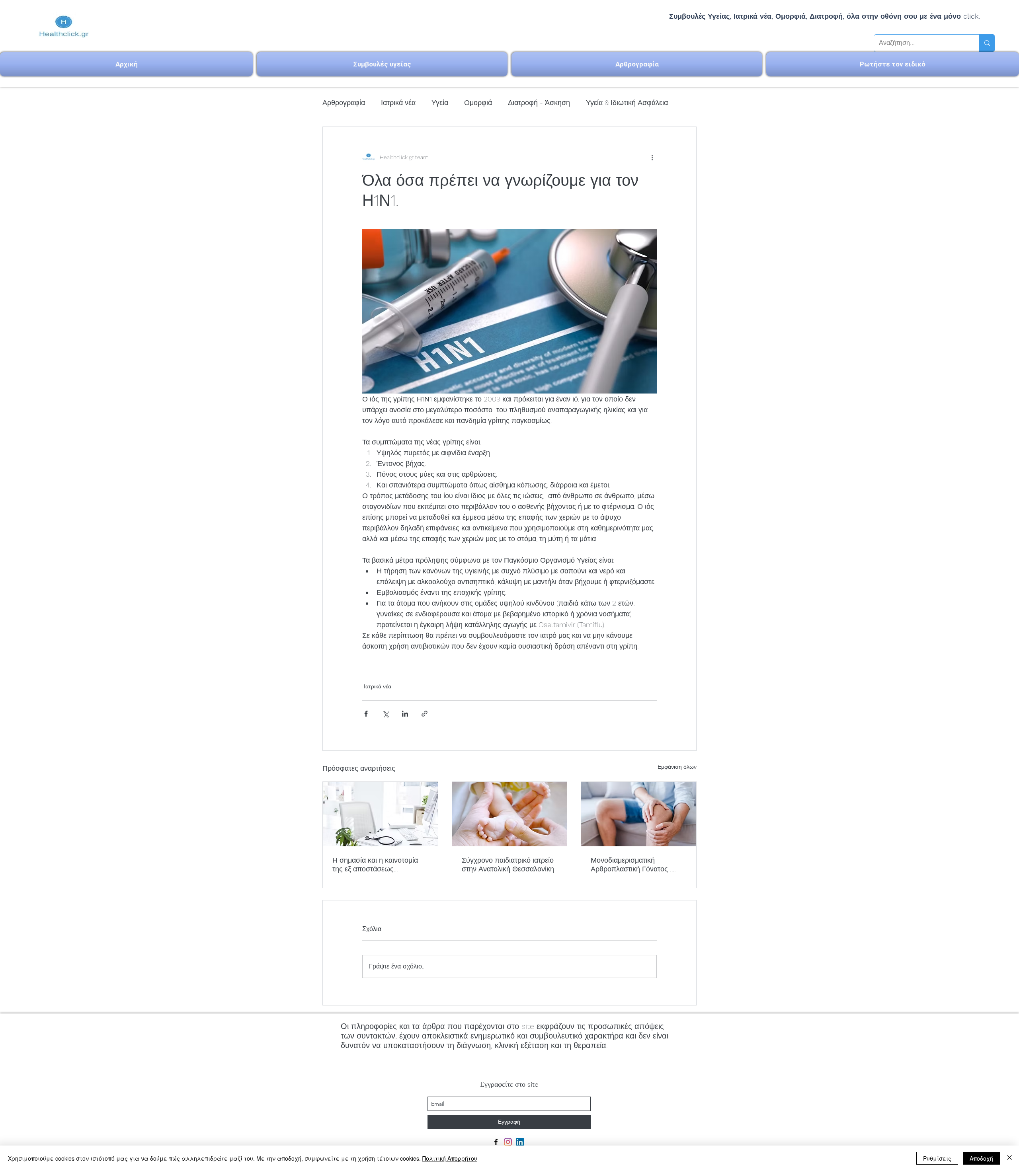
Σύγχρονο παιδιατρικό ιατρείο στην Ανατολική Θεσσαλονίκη (508, 864)
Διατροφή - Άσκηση (539, 102)
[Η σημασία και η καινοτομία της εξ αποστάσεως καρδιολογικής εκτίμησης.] (380, 814)
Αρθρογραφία (343, 102)
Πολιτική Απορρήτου (449, 1158)
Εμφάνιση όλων (677, 767)
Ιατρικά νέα (398, 102)
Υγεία (439, 102)
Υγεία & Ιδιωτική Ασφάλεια (627, 102)
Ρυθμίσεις (937, 1158)
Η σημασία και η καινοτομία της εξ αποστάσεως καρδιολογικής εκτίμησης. (375, 864)
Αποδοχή (981, 1158)
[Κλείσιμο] (1009, 1158)
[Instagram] (508, 1142)
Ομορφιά (478, 102)
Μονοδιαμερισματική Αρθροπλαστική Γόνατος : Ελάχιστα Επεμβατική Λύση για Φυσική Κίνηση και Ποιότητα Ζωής (634, 864)
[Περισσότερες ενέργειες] (652, 157)
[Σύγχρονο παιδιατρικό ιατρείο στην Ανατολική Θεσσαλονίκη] (509, 814)
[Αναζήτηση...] (987, 43)
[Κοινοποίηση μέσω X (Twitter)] (385, 713)
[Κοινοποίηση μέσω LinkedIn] (405, 713)
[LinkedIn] (520, 1142)
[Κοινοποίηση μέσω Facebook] (366, 713)
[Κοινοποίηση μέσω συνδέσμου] (424, 713)
